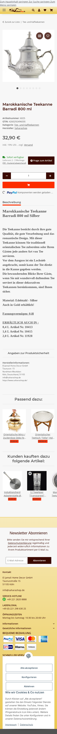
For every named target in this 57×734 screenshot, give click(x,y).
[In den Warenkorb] (28, 185)
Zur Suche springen (39, 1)
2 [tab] (21, 88)
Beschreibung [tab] (12, 202)
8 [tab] (40, 88)
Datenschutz (26, 724)
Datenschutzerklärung (20, 543)
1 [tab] (17, 88)
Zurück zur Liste (12, 21)
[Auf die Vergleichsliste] (39, 35)
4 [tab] (27, 88)
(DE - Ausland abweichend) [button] (14, 163)
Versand (28, 144)
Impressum (11, 724)
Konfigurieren (29, 677)
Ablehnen (29, 686)
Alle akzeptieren (29, 668)
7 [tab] (36, 88)
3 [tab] (24, 88)
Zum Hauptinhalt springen (14, 1)
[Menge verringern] (7, 176)
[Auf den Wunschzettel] (47, 35)
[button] (34, 10)
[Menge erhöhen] (50, 176)
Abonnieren (39, 560)
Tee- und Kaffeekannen (26, 124)
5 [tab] (30, 88)
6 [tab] (33, 88)
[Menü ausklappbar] (4, 9)
